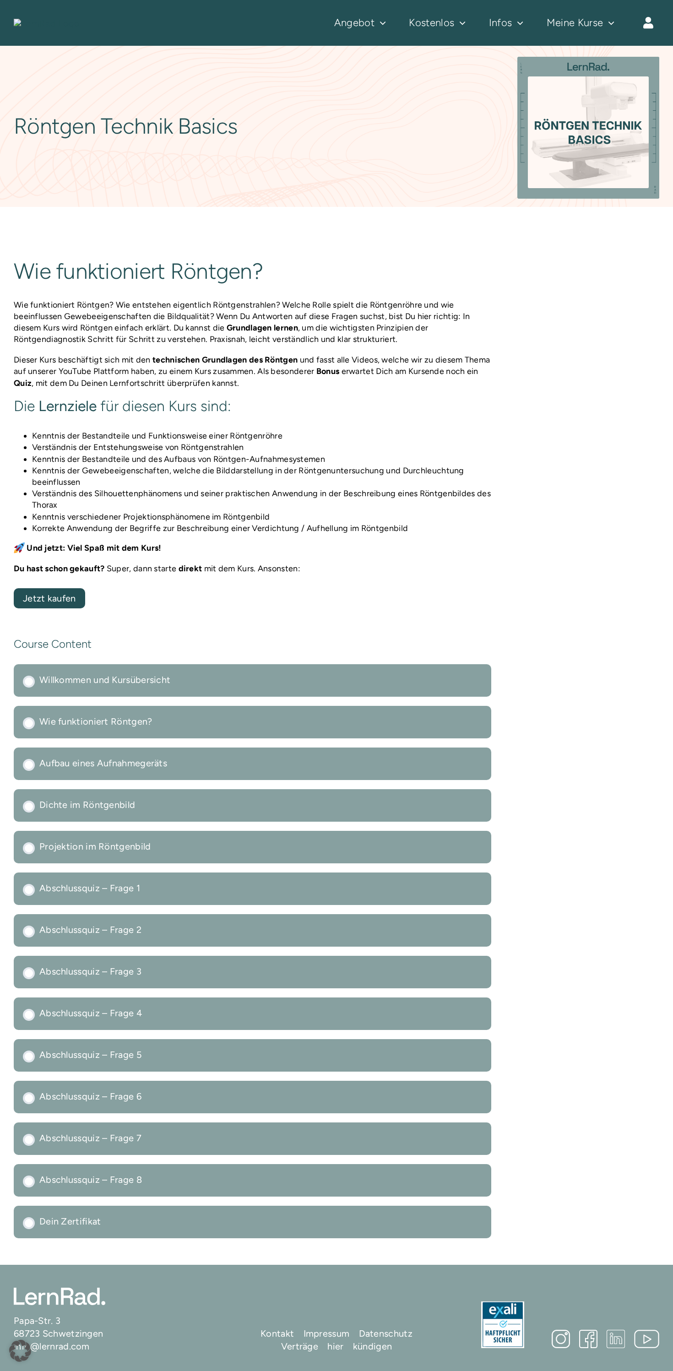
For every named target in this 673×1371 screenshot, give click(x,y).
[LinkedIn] (616, 1339)
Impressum (327, 1333)
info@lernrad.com (52, 1346)
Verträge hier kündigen (336, 1346)
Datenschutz (385, 1333)
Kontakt (277, 1333)
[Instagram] (561, 1339)
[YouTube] (646, 1339)
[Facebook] (588, 1339)
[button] (20, 1351)
